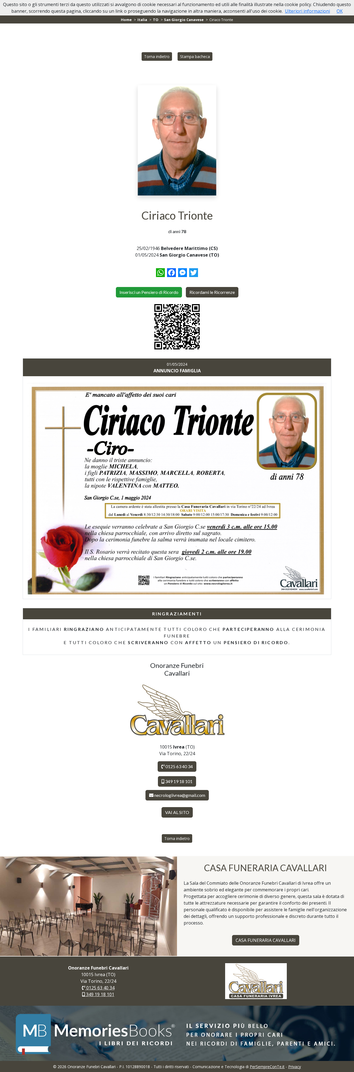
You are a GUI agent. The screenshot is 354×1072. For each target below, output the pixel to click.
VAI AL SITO (177, 812)
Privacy (294, 1066)
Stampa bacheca (195, 56)
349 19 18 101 (178, 781)
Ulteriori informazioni (307, 11)
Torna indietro (157, 56)
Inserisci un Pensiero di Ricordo (148, 292)
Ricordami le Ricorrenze (212, 292)
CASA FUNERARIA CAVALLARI (266, 940)
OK (340, 11)
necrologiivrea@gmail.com (179, 795)
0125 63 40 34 (179, 766)
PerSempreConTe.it (267, 1066)
